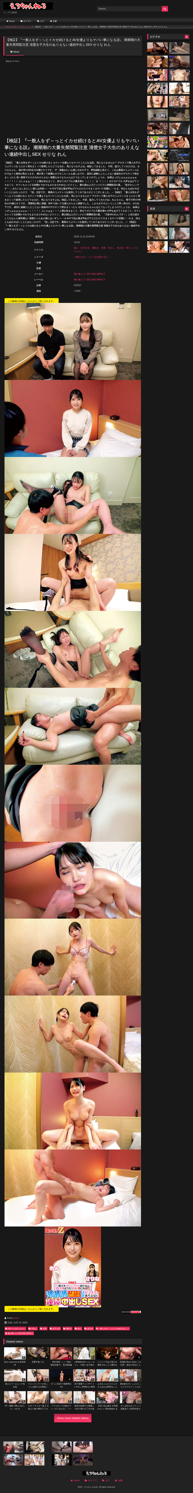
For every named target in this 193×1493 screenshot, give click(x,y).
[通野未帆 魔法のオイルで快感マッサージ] (157, 115)
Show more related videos (73, 1418)
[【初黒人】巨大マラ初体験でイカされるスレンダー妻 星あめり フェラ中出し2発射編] (179, 61)
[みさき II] (157, 88)
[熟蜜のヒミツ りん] (179, 195)
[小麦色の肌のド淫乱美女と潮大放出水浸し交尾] (157, 195)
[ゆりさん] (157, 220)
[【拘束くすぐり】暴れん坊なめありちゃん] (157, 247)
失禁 (103, 248)
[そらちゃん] (157, 61)
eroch (16, 1318)
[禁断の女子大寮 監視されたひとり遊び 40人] (34, 1447)
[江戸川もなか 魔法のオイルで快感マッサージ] (179, 48)
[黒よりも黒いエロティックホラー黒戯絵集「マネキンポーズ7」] (179, 155)
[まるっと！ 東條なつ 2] (157, 182)
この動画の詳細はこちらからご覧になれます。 (31, 301)
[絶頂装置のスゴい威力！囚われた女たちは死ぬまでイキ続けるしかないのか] (157, 169)
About (16, 52)
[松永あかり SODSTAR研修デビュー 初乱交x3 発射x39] (13, 1447)
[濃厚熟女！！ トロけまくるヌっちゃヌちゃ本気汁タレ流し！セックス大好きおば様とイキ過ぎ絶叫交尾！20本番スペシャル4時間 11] (179, 142)
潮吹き (95, 248)
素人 (76, 248)
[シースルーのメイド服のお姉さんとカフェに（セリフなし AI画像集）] (62, 1460)
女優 (55, 21)
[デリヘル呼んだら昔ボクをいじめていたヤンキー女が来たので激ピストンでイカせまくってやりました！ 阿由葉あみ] (179, 88)
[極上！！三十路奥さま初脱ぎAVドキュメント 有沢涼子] (34, 1460)
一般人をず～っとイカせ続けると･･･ (92, 257)
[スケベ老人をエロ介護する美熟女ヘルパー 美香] (179, 247)
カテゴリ (27, 21)
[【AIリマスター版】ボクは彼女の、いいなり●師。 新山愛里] (179, 182)
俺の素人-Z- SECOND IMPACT (89, 274)
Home (12, 21)
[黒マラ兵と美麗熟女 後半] (157, 128)
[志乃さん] (157, 233)
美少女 (120, 248)
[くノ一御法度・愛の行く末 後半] (157, 75)
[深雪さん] (179, 220)
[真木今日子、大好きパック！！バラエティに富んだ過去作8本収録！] (179, 115)
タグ (42, 21)
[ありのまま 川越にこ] (157, 48)
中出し (111, 248)
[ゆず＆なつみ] (83, 1447)
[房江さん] (179, 233)
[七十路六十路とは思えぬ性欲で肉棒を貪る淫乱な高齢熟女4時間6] (179, 101)
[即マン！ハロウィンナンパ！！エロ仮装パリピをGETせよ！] (13, 1460)
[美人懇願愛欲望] (83, 1460)
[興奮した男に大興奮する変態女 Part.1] (62, 1447)
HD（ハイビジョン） (22, 27)
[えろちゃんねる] (28, 6)
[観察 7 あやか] (179, 128)
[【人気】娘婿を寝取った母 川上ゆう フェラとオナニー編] (179, 169)
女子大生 (85, 248)
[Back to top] (184, 1484)
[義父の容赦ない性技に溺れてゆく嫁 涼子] (157, 101)
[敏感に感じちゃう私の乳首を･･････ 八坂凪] (179, 75)
